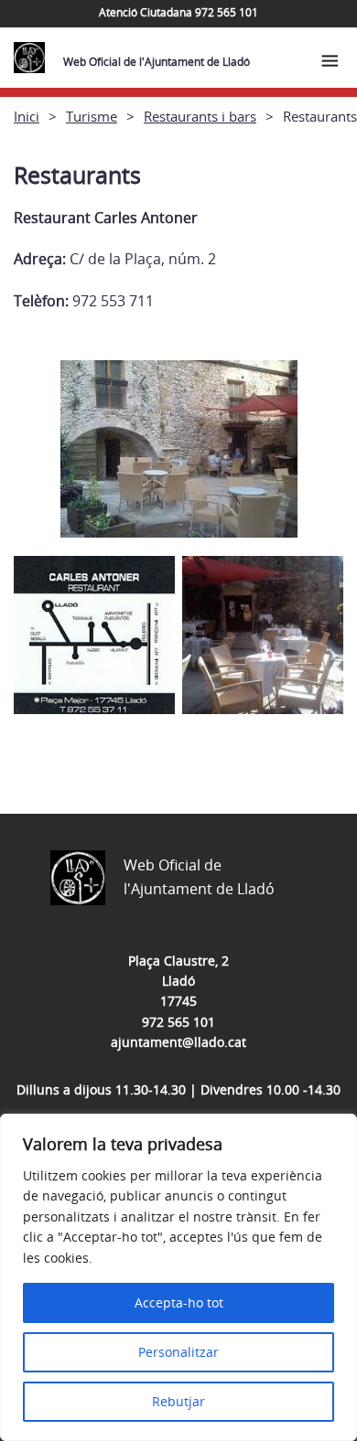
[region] (178, 1277)
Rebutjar (178, 1401)
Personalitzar (178, 1352)
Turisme (91, 116)
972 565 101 (178, 1021)
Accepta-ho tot (179, 1302)
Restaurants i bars (200, 116)
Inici (26, 116)
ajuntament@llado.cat (178, 1042)
